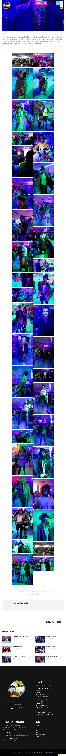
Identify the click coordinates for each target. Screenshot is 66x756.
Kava (30, 593)
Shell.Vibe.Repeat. (36, 593)
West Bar (5, 4)
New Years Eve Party (19, 656)
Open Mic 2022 (51, 646)
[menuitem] (49, 686)
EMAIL (8, 733)
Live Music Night (51, 636)
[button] (41, 3)
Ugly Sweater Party (51, 656)
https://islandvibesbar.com (20, 606)
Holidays (5, 2)
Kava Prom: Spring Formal (20, 636)
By (36, 591)
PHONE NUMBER (11, 739)
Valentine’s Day (17, 646)
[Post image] (6, 639)
